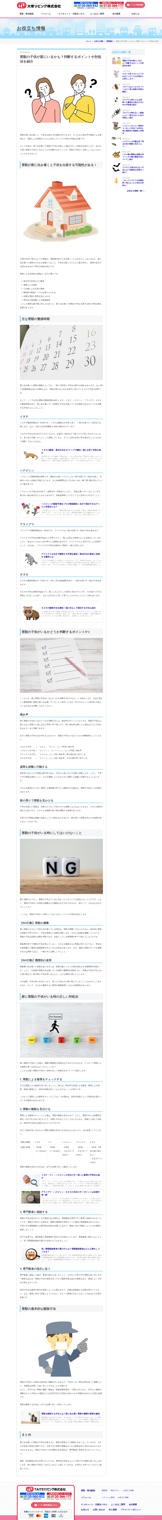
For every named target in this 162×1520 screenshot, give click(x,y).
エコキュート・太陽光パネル (71, 14)
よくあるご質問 (97, 14)
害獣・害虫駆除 (27, 14)
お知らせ (135, 14)
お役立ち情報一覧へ (135, 191)
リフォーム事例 (108, 1497)
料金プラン (115, 1490)
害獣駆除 (109, 41)
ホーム (88, 41)
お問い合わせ (99, 1510)
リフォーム (46, 14)
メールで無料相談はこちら (45, 1505)
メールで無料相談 (135, 4)
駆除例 (104, 1490)
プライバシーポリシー (131, 1510)
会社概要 (116, 14)
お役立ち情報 (98, 41)
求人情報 (113, 1510)
